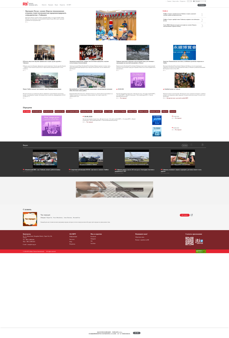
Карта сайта (176, 1)
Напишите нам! (141, 234)
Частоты (71, 239)
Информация (73, 236)
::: (166, 1)
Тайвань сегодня (143, 111)
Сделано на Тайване (120, 111)
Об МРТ (72, 234)
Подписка (72, 244)
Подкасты (183, 1)
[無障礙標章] (201, 251)
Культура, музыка (155, 111)
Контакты (27, 234)
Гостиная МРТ (98, 111)
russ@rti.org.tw (31, 244)
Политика (173, 111)
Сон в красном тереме (72, 111)
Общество (165, 111)
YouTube (185, 145)
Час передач (27, 111)
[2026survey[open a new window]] (114, 189)
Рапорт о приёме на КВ (142, 240)
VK (91, 241)
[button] (202, 145)
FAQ (70, 241)
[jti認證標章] (200, 241)
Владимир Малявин (86, 111)
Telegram (93, 239)
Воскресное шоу (59, 111)
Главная (169, 1)
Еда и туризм (108, 111)
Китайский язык (48, 111)
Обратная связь (139, 237)
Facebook (93, 236)
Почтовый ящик (37, 111)
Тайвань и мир (132, 111)
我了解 (136, 333)
